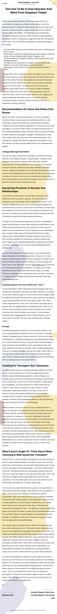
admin (35, 16)
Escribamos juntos (28, 2)
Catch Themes (42, 610)
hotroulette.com (38, 265)
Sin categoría (7, 585)
